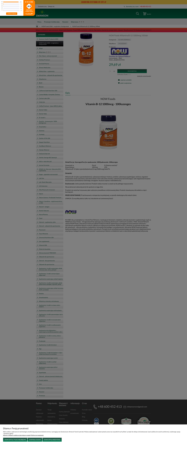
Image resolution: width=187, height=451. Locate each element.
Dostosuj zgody (35, 439)
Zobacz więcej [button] (11, 13)
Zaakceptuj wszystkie (52, 439)
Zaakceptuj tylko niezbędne (15, 439)
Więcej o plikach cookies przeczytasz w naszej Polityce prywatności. (23, 435)
